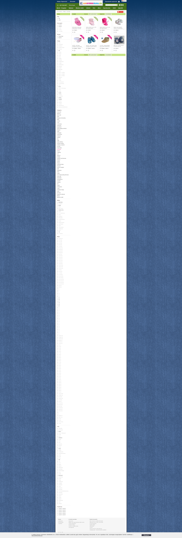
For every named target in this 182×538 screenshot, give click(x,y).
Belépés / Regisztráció (62, 1)
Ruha (58, 171)
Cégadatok (60, 523)
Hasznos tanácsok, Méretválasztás (96, 528)
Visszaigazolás (71, 527)
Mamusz (58, 155)
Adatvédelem (92, 526)
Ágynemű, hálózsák (61, 194)
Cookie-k (91, 527)
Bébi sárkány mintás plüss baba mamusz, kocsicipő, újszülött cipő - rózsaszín (76, 28)
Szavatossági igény (93, 523)
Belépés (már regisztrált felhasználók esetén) (76, 522)
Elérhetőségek (72, 5)
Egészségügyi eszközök (61, 128)
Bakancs (59, 113)
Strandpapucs (60, 179)
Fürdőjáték (59, 132)
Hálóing (58, 137)
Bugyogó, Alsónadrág (61, 118)
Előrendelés (72, 1)
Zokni (58, 191)
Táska (58, 188)
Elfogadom (146, 535)
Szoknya (59, 182)
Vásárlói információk (93, 519)
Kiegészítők (59, 147)
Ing (57, 138)
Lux (58, 153)
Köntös (58, 150)
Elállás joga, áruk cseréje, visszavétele (96, 522)
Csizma (58, 121)
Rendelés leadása (72, 524)
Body (58, 116)
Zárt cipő (59, 192)
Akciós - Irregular (61, 8)
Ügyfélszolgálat (92, 524)
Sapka (58, 173)
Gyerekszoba (106, 8)
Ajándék (120, 8)
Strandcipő (59, 177)
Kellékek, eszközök (61, 144)
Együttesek (59, 126)
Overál (58, 161)
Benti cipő (59, 115)
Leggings (59, 152)
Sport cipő (59, 176)
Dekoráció (59, 125)
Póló (58, 168)
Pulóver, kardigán (60, 167)
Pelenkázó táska (60, 164)
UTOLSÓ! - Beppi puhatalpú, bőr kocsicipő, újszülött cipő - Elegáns (105, 46)
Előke (58, 131)
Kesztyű (58, 146)
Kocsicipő (68, 11)
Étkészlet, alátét (60, 197)
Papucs (58, 162)
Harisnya (59, 135)
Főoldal (64, 11)
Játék (114, 8)
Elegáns (58, 129)
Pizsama (59, 165)
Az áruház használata (73, 519)
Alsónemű (59, 112)
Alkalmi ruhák (80, 8)
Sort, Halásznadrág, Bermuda (63, 174)
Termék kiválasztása (72, 523)
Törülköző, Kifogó (60, 189)
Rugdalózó (59, 170)
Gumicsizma (59, 134)
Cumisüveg (59, 123)
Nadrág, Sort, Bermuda (61, 158)
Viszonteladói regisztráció (111, 1)
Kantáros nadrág (60, 143)
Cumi (58, 122)
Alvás (99, 8)
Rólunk (59, 519)
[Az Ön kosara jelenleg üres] (118, 1)
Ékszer (58, 195)
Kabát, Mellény (60, 141)
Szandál (58, 180)
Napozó (58, 159)
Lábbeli (88, 8)
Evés (94, 8)
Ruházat (71, 8)
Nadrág (58, 156)
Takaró (58, 185)
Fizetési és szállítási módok (73, 526)
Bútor (58, 119)
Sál (57, 183)
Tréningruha (59, 186)
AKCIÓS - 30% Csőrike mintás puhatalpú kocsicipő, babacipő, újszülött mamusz (91, 46)
